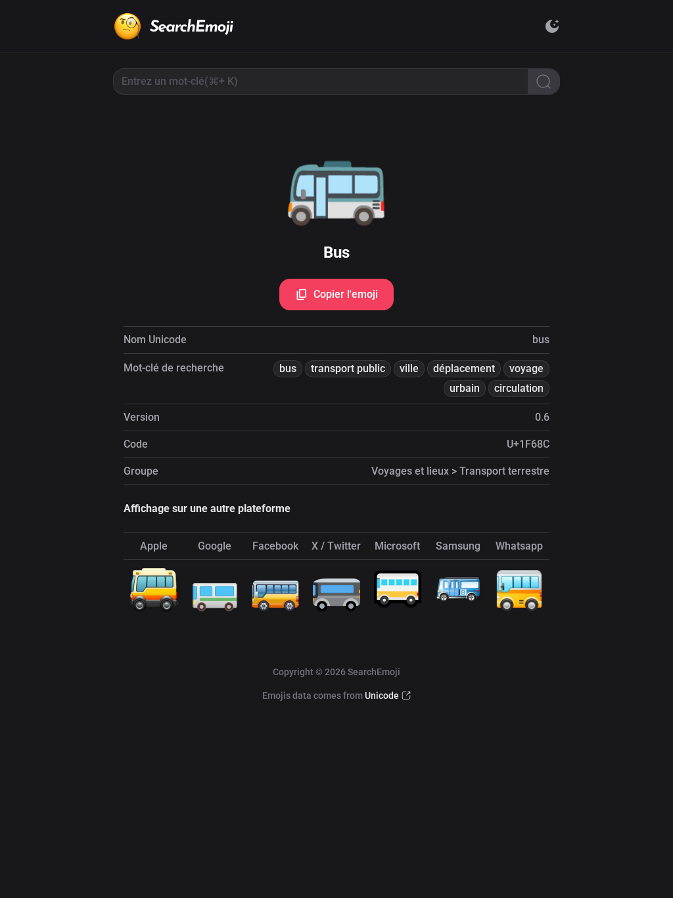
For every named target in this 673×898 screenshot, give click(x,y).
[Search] (543, 81)
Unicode (382, 695)
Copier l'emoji (345, 294)
